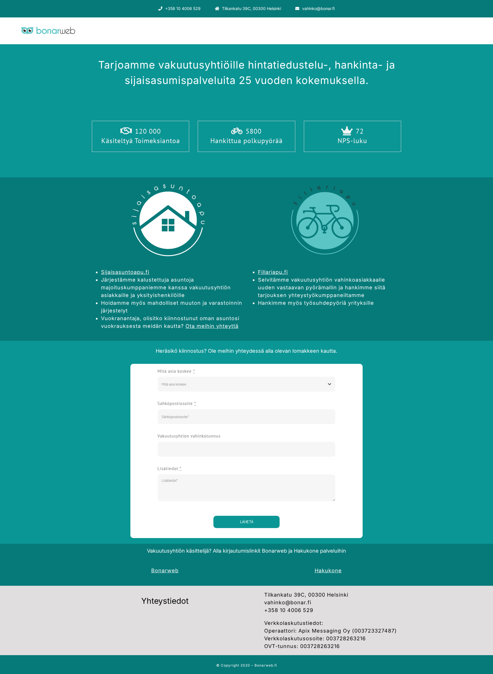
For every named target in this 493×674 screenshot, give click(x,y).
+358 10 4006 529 (288, 610)
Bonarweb (165, 570)
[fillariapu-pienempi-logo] (325, 179)
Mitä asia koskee (176, 371)
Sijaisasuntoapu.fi (125, 272)
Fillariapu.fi (273, 272)
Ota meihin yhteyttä (212, 326)
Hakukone (328, 570)
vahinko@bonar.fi (287, 602)
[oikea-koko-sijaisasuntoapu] (168, 179)
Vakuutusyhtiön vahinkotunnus (189, 436)
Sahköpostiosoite (176, 403)
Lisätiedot (169, 468)
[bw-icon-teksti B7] (47, 25)
